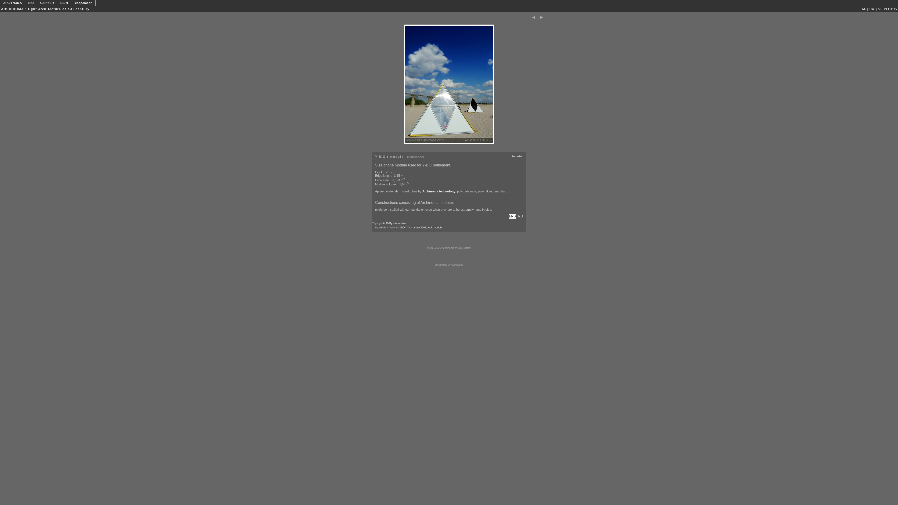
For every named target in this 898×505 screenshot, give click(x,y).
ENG (872, 9)
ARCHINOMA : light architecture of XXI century (45, 9)
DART (64, 3)
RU (864, 9)
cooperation (83, 3)
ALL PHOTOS (887, 9)
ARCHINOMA (12, 3)
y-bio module (398, 223)
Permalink (517, 156)
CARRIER (47, 3)
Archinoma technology (438, 191)
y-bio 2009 (385, 223)
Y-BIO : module (389, 157)
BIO (31, 3)
